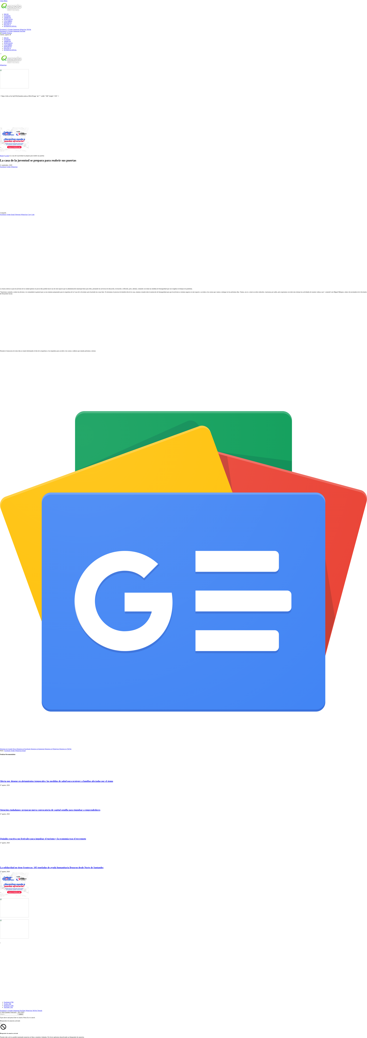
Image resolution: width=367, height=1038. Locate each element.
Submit (21, 1014)
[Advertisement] (57, 250)
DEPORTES (8, 23)
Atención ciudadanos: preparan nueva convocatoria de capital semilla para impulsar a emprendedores (50, 810)
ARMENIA (7, 17)
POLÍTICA (7, 24)
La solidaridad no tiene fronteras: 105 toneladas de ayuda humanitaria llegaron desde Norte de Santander (52, 867)
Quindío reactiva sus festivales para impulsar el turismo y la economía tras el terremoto (43, 838)
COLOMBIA (8, 21)
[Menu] (1, 53)
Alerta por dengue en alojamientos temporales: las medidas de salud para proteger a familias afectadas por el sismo (56, 781)
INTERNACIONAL (10, 26)
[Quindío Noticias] (6, 33)
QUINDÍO (7, 16)
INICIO (6, 14)
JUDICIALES (8, 19)
